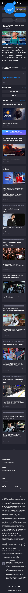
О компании (4, 454)
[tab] (20, 15)
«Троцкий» (4, 527)
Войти (24, 3)
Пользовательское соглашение (8, 470)
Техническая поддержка (7, 475)
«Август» (12, 525)
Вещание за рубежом (18, 488)
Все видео (4, 467)
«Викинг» (22, 526)
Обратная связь (5, 473)
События (3, 478)
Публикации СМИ (5, 481)
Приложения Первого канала (8, 462)
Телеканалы (12, 560)
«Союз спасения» (9, 526)
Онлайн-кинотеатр (6, 459)
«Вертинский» (14, 527)
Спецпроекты (4, 456)
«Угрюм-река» (16, 526)
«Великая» (9, 527)
